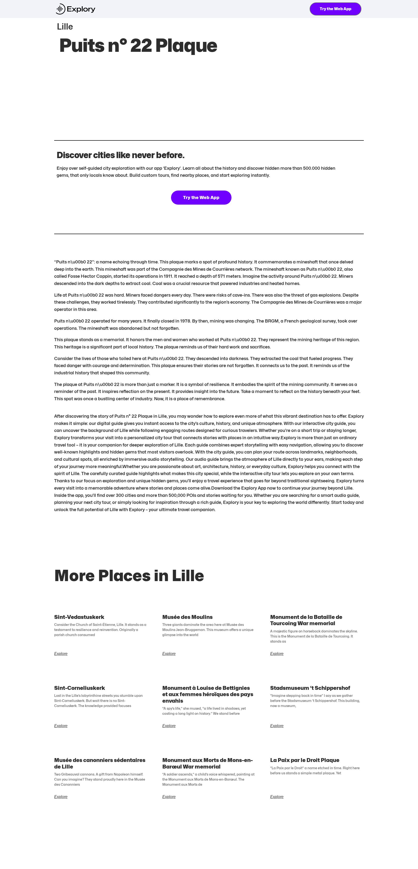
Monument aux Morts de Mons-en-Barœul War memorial (207, 763)
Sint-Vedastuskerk (79, 617)
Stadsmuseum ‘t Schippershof (310, 688)
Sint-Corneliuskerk (79, 688)
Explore (60, 654)
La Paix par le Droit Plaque (304, 760)
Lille (65, 26)
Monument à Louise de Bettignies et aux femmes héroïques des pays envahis (207, 694)
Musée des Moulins (187, 617)
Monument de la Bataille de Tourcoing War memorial (306, 620)
